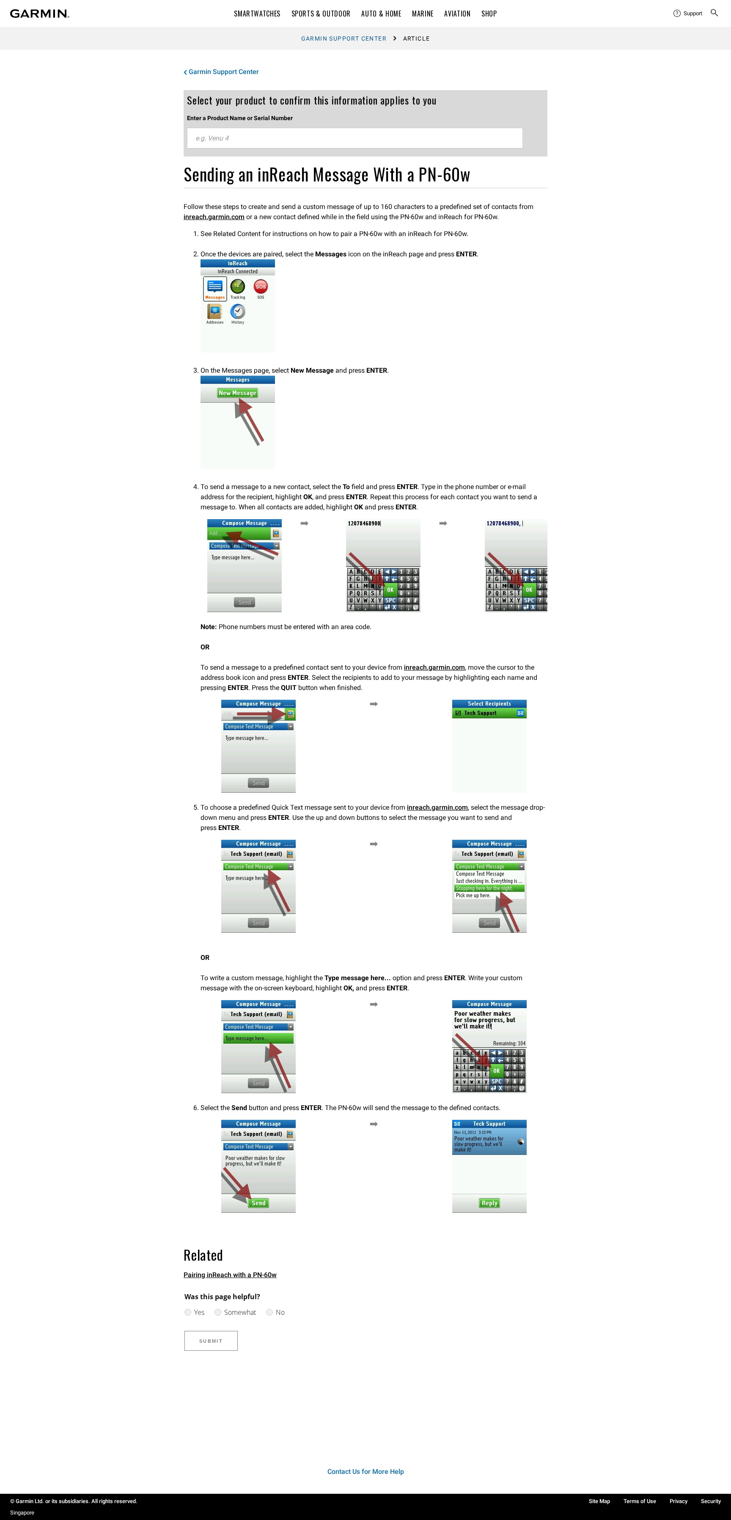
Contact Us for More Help (365, 1472)
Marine (423, 13)
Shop (489, 13)
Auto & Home (381, 13)
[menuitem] (688, 13)
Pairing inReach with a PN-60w (230, 1275)
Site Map (599, 1501)
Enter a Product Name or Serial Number (240, 118)
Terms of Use (640, 1501)
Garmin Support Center (344, 38)
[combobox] (355, 138)
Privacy (678, 1501)
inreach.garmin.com (214, 217)
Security (711, 1501)
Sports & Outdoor (321, 13)
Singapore (22, 1512)
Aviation (457, 13)
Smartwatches (257, 13)
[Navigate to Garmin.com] (39, 13)
